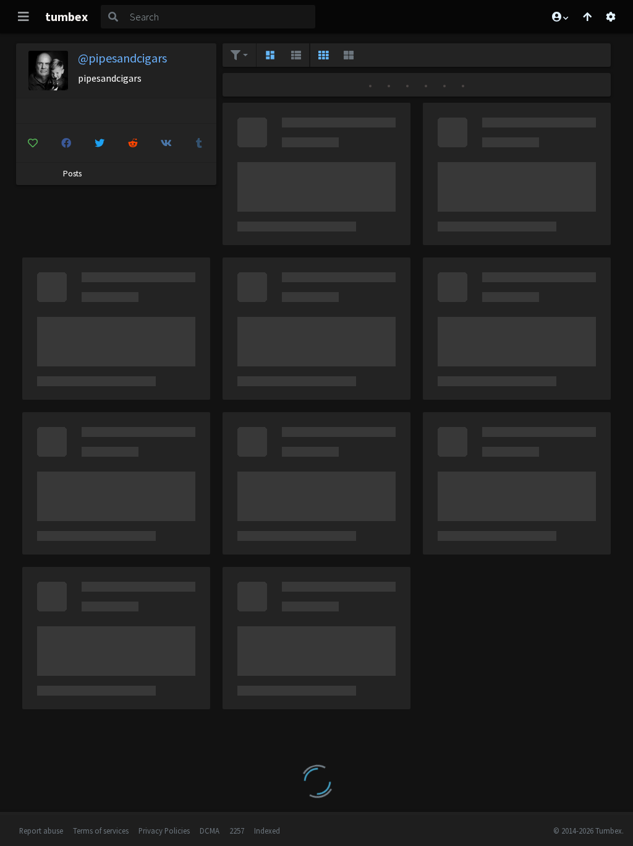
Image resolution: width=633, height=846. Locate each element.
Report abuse (41, 830)
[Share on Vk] (166, 143)
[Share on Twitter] (99, 143)
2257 (236, 830)
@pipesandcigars (122, 58)
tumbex (66, 16)
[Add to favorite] (33, 143)
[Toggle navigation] (23, 16)
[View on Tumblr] (199, 143)
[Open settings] (610, 16)
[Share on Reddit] (133, 143)
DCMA (209, 830)
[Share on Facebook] (66, 143)
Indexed (267, 830)
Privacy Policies (164, 830)
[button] (559, 16)
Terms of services (101, 830)
